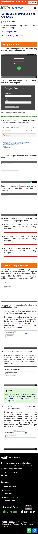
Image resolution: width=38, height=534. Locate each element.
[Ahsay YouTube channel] (2, 476)
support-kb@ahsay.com (13, 469)
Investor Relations (11, 497)
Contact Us (8, 494)
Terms (23, 524)
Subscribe (33, 2)
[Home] (11, 7)
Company (5, 482)
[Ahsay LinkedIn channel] (6, 476)
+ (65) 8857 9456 (10, 472)
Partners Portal (9, 501)
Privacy (16, 524)
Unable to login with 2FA (13, 35)
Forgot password (10, 32)
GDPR (5, 526)
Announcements (10, 487)
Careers (7, 490)
